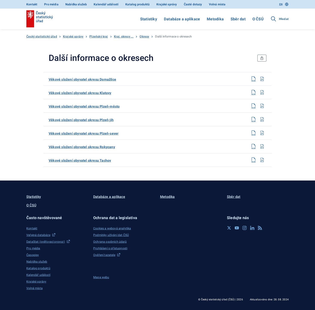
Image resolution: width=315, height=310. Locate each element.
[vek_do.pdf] (262, 79)
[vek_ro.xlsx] (253, 146)
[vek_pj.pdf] (262, 119)
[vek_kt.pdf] (262, 92)
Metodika (215, 19)
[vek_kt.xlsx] (253, 92)
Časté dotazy (193, 4)
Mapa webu (101, 277)
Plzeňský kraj (98, 36)
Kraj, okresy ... (124, 36)
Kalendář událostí (106, 4)
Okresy (144, 36)
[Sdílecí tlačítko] (261, 58)
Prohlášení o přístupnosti (110, 248)
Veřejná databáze (38, 235)
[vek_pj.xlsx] (253, 119)
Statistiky (148, 19)
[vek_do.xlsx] (253, 79)
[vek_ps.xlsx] (253, 133)
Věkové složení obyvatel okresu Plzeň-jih (81, 120)
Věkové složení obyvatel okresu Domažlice (82, 79)
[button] (57, 218)
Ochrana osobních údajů (110, 241)
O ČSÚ (258, 19)
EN (280, 4)
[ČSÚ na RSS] (260, 228)
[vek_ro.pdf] (262, 146)
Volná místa (217, 4)
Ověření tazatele (104, 255)
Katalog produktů (137, 4)
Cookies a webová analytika (112, 228)
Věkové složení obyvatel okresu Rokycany (82, 147)
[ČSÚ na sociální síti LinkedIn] (252, 228)
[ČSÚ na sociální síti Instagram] (244, 228)
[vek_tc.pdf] (262, 160)
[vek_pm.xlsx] (253, 106)
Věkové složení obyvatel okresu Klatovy (80, 93)
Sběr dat (238, 19)
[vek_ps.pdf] (262, 133)
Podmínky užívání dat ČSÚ (111, 235)
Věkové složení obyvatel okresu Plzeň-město (84, 106)
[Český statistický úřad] (39, 18)
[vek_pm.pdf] (262, 106)
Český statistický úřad (41, 36)
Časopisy (32, 255)
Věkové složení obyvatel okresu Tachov (80, 160)
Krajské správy (166, 4)
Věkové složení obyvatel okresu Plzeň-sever (83, 133)
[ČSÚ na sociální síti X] (229, 228)
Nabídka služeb (76, 4)
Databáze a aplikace (182, 19)
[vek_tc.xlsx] (253, 160)
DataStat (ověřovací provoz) (45, 241)
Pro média (51, 4)
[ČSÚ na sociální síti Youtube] (237, 228)
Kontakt (31, 4)
